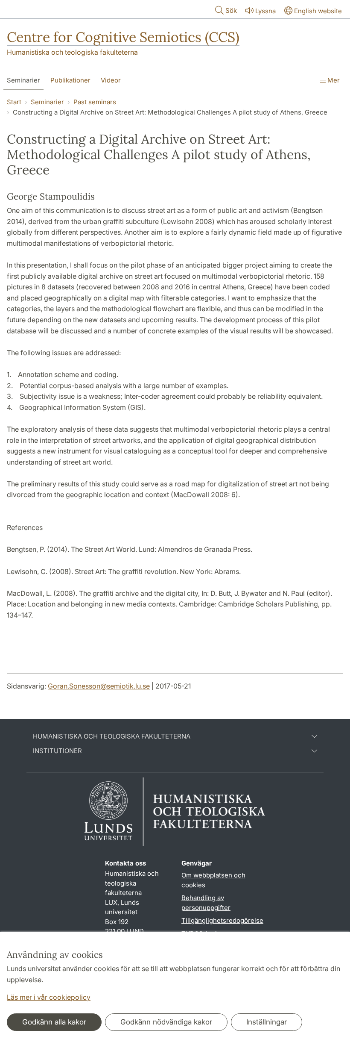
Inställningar (266, 1022)
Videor (111, 80)
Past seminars (94, 102)
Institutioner (57, 751)
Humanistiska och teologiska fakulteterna (72, 52)
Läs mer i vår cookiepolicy (48, 997)
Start (14, 102)
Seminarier (23, 80)
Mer (333, 80)
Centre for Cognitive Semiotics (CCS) (123, 37)
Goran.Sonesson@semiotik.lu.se (99, 686)
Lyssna (265, 11)
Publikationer (70, 80)
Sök (231, 10)
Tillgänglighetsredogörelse (222, 920)
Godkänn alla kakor (54, 1022)
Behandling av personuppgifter (205, 903)
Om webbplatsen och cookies (213, 880)
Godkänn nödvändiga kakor (166, 1022)
